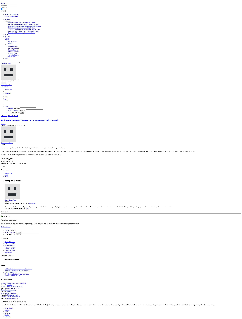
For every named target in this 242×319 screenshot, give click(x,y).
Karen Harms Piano (13, 288)
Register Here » (5, 227)
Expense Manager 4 (10, 272)
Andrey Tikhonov (12, 298)
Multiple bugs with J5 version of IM (11, 286)
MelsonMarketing (12, 295)
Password (22, 110)
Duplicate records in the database (10, 297)
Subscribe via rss (6, 63)
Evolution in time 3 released (13, 276)
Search (3, 83)
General (3, 124)
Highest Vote (8, 173)
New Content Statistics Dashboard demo (17, 274)
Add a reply (4, 116)
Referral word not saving (8, 290)
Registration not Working (8, 293)
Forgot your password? (11, 14)
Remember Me (15, 112)
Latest (6, 175)
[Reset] (19, 62)
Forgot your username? (11, 16)
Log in (3, 11)
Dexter (9, 291)
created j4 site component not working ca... (13, 283)
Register (3, 3)
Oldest (6, 176)
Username (17, 108)
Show (27, 208)
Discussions (4, 86)
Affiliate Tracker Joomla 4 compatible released (18, 269)
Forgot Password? (13, 110)
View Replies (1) (13, 116)
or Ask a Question (6, 85)
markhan (9, 285)
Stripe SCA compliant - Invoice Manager (17, 270)
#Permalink (31, 203)
